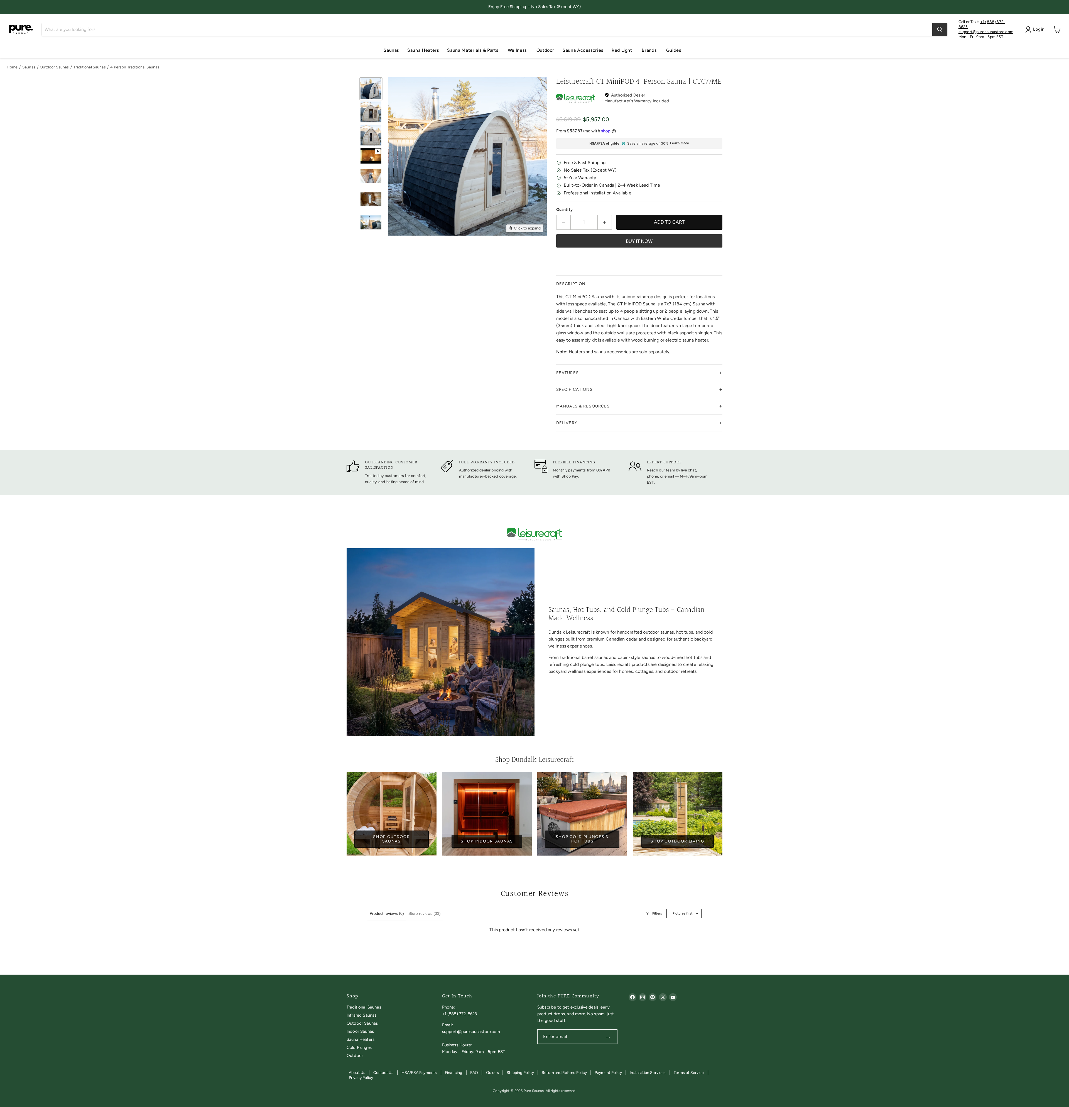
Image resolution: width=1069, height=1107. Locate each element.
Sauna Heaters (423, 50)
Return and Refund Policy (564, 1072)
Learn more (679, 143)
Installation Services (648, 1072)
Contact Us (383, 1072)
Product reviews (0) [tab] (387, 913)
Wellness (518, 50)
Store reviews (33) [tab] (424, 913)
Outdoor (545, 50)
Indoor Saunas (360, 1031)
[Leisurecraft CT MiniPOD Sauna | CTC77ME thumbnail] (371, 89)
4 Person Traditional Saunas (134, 67)
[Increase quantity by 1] (605, 222)
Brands (650, 50)
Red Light (622, 50)
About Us (357, 1072)
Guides (673, 50)
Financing (453, 1072)
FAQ (474, 1072)
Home (12, 67)
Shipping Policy (520, 1072)
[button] (639, 284)
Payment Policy (608, 1072)
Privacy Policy (361, 1077)
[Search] (939, 29)
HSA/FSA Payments (419, 1072)
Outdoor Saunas (54, 67)
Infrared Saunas (361, 1015)
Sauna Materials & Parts (473, 50)
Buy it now (639, 241)
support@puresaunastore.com (985, 31)
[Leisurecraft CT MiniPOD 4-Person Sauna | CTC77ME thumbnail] (371, 155)
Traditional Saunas (89, 67)
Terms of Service (689, 1072)
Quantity (564, 209)
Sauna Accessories (583, 50)
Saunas (391, 50)
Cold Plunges (359, 1047)
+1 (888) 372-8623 (459, 1013)
